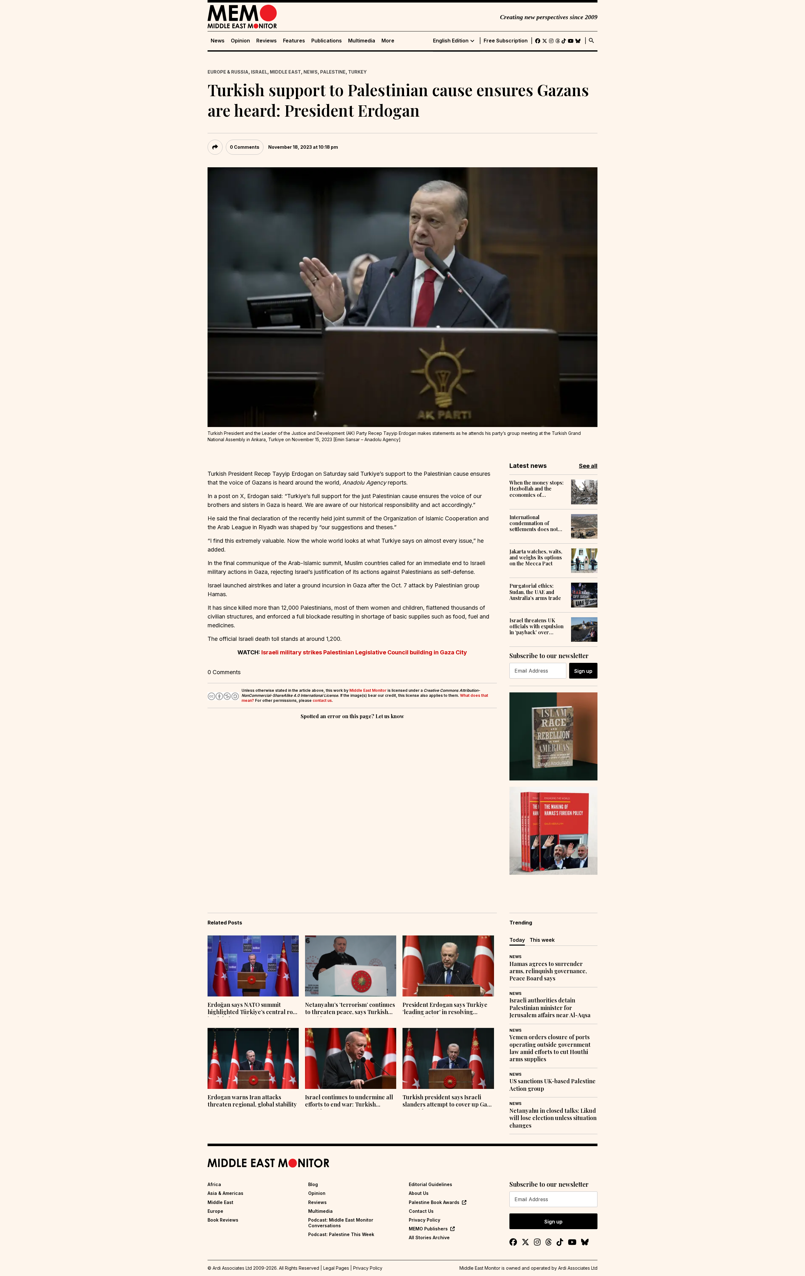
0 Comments (244, 147)
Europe (215, 1211)
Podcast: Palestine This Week (341, 1234)
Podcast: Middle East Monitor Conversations (340, 1222)
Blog (313, 1184)
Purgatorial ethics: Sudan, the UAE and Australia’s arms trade (535, 592)
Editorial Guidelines (430, 1184)
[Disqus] (352, 807)
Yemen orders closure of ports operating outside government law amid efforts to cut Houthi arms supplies (550, 1048)
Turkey (357, 72)
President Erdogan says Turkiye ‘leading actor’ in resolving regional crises (444, 1009)
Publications (326, 41)
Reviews (266, 41)
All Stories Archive (429, 1237)
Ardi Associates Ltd (577, 1268)
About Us (419, 1193)
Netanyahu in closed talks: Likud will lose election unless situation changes (553, 1118)
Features (294, 41)
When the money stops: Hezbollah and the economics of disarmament (536, 489)
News (218, 41)
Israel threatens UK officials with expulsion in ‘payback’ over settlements (536, 626)
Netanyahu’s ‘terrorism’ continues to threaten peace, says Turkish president (350, 1009)
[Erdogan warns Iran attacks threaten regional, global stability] (253, 1058)
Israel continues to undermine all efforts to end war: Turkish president (349, 1101)
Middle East (285, 72)
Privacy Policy (424, 1220)
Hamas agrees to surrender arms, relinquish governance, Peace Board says (548, 971)
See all (588, 466)
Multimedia (361, 41)
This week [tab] (542, 940)
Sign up (583, 671)
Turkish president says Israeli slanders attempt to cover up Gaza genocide (447, 1101)
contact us (322, 700)
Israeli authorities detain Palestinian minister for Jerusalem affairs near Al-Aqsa (550, 1008)
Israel (259, 72)
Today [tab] (517, 940)
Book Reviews (223, 1220)
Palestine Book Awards (434, 1202)
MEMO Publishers (428, 1228)
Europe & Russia (228, 72)
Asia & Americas (225, 1193)
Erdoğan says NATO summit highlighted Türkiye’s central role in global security (253, 1009)
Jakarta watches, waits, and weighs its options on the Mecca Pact (535, 557)
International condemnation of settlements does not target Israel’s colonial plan (536, 523)
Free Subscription (506, 41)
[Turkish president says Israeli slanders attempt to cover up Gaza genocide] (448, 1058)
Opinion (240, 41)
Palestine (333, 72)
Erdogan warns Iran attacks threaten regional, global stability (252, 1101)
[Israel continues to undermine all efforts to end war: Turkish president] (350, 1058)
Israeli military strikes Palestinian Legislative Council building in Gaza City (364, 652)
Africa (214, 1184)
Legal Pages (336, 1268)
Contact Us (421, 1211)
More (387, 41)
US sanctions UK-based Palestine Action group (552, 1085)
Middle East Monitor (367, 690)
